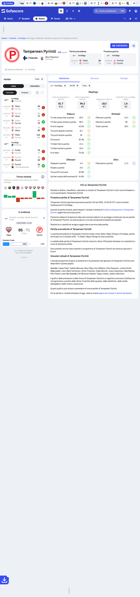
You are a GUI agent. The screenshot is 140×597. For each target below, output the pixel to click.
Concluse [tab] (9, 93)
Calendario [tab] (35, 86)
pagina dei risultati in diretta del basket (115, 293)
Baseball (26, 19)
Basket (42, 19)
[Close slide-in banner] (8, 575)
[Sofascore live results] (12, 11)
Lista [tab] (13, 86)
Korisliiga (21, 38)
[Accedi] (135, 11)
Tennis (57, 19)
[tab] (64, 78)
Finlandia (12, 38)
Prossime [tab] (24, 93)
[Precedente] (17, 3)
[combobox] (39, 79)
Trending (9, 3)
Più (69, 18)
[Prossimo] (137, 3)
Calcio (10, 19)
